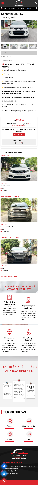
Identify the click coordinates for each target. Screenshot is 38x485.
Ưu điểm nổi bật (6, 57)
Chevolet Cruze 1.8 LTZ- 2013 (10, 196)
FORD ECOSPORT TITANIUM (10, 155)
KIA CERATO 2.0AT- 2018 (9, 235)
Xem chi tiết (19, 143)
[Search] (36, 3)
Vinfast (15, 8)
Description (5, 53)
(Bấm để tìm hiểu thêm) (18, 125)
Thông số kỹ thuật (6, 61)
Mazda (6, 8)
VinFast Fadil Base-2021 (8, 276)
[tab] (19, 53)
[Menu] (3, 3)
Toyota (32, 8)
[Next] (33, 31)
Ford (23, 8)
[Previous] (4, 31)
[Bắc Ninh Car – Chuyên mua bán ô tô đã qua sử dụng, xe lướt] (19, 3)
